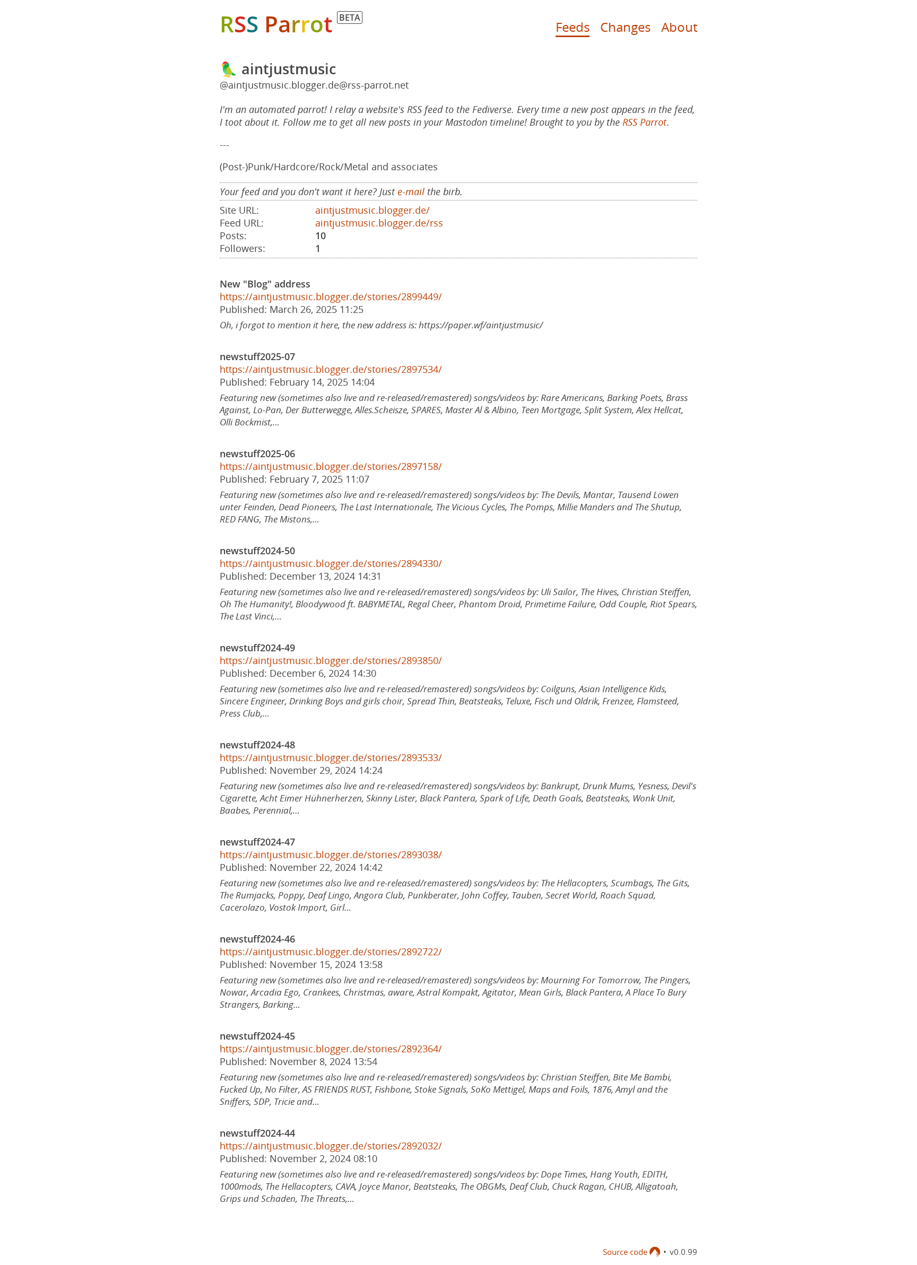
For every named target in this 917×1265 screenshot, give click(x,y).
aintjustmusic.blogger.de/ (372, 210)
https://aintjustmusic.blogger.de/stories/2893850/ (331, 660)
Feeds (573, 27)
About (679, 27)
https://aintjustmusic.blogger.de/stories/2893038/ (331, 854)
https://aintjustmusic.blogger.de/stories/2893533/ (331, 757)
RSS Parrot (644, 122)
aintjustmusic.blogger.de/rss (379, 222)
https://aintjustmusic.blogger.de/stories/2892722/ (331, 951)
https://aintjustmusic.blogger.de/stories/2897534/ (331, 369)
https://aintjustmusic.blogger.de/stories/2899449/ (331, 296)
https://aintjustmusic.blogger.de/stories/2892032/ (331, 1145)
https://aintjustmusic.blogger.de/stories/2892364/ (331, 1048)
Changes (625, 27)
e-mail (411, 191)
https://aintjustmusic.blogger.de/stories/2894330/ (331, 563)
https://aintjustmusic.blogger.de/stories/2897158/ (331, 466)
